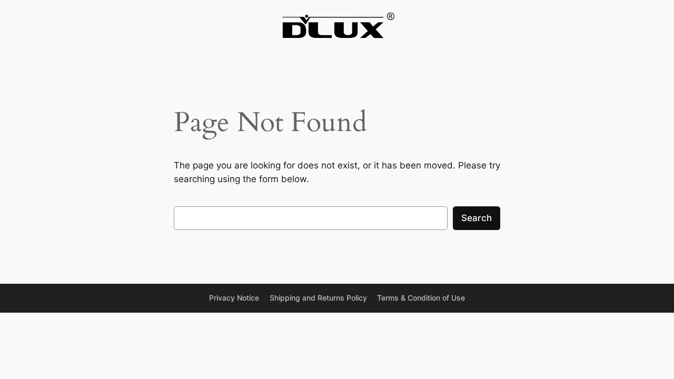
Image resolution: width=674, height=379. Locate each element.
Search (476, 218)
